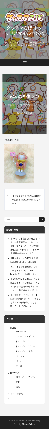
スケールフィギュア (25, 336)
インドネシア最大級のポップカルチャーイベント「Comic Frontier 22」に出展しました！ (24, 270)
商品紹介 (14, 327)
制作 (18, 381)
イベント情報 (16, 393)
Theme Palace (28, 424)
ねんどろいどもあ (24, 351)
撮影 (18, 386)
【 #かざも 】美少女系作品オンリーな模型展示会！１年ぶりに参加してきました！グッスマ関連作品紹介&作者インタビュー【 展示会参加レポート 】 (25, 246)
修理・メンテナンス (25, 376)
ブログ (13, 398)
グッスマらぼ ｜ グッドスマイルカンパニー (24, 33)
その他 (19, 366)
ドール (19, 361)
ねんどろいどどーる (25, 346)
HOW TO (14, 373)
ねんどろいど (22, 341)
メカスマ (20, 356)
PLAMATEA (21, 331)
